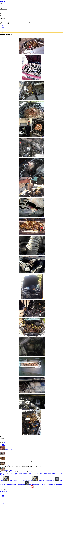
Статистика (1, 0)
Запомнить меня (7, 2)
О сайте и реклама (5, 0)
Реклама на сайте (5, 492)
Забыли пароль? (2, 2)
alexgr (1, 491)
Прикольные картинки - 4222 (8, 470)
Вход (1, 1)
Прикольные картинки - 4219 (8, 449)
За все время (3, 445)
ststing (6, 491)
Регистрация (3, 1)
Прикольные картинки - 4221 (8, 465)
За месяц (3, 444)
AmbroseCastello (4, 491)
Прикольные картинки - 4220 (8, 454)
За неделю (3, 443)
